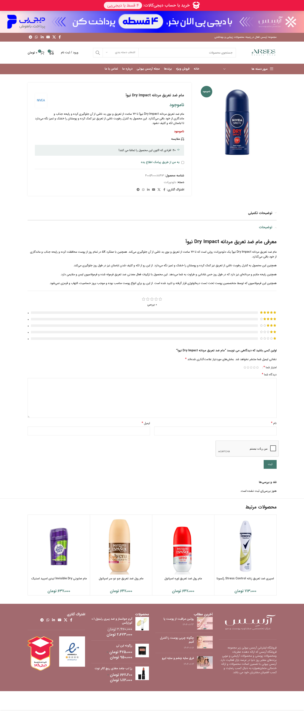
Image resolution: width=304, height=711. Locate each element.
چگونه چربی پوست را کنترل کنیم (177, 640)
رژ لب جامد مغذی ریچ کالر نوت (113, 668)
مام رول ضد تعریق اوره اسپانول (183, 578)
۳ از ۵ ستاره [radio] (251, 367)
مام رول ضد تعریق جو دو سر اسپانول (121, 578)
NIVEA (41, 100)
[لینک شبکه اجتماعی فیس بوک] (59, 37)
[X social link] (54, 37)
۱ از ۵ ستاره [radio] (257, 367)
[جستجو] (98, 52)
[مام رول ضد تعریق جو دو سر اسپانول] (121, 546)
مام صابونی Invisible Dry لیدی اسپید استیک (59, 578)
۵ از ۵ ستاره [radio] (245, 367)
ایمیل (146, 423)
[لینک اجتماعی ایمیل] (48, 37)
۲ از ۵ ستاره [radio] (254, 367)
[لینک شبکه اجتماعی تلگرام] (31, 37)
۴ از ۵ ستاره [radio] (248, 367)
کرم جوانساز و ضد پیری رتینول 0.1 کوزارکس (112, 621)
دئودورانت (170, 182)
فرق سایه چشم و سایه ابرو (178, 658)
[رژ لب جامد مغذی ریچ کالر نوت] (142, 674)
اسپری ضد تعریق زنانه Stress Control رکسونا (245, 578)
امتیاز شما (270, 367)
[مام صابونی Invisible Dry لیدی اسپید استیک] (59, 546)
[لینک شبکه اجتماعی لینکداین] (42, 37)
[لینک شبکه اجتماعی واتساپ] (36, 37)
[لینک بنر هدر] (152, 22)
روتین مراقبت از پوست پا (179, 619)
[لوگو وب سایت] (264, 52)
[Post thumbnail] (205, 623)
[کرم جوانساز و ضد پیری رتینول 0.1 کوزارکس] (142, 627)
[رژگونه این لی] (142, 652)
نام (274, 423)
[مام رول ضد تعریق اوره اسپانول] (183, 546)
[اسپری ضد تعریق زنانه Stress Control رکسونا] (245, 546)
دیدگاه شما (269, 374)
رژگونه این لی (124, 646)
